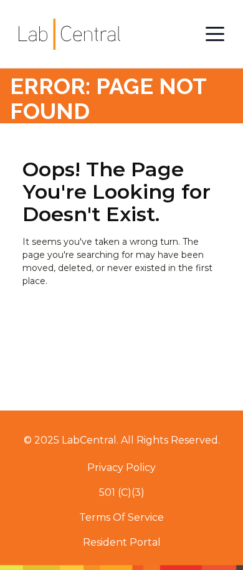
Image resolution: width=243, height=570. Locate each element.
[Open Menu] (215, 34)
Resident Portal (122, 542)
